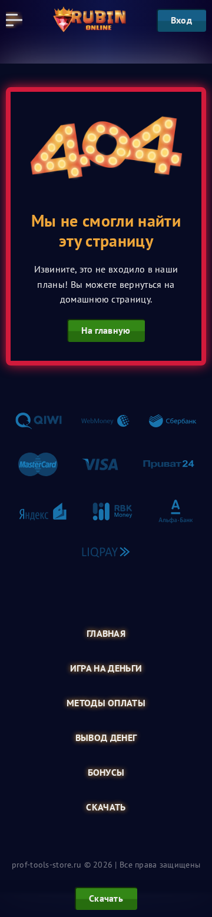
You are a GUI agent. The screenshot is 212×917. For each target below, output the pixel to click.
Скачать (105, 807)
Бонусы (106, 772)
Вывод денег (106, 737)
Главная (106, 633)
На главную (105, 330)
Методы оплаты (106, 703)
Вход (181, 20)
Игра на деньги (106, 668)
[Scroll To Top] (196, 848)
